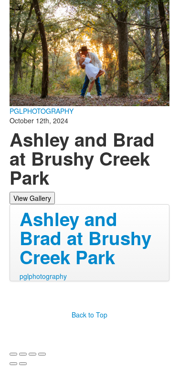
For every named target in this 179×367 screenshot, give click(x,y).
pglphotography (43, 276)
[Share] (23, 354)
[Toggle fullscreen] (32, 354)
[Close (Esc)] (13, 354)
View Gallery (32, 198)
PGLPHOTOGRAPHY (42, 111)
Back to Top (89, 314)
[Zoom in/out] (42, 354)
